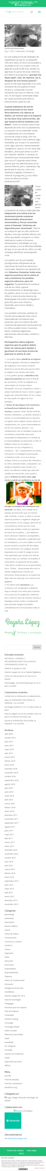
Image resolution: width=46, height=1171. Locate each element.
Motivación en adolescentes (29, 696)
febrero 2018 (10, 807)
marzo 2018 (10, 803)
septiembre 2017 (12, 823)
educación (20, 51)
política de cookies (32, 1165)
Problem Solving (11, 1019)
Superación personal (13, 1061)
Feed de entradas (12, 1079)
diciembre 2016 (11, 850)
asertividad (9, 918)
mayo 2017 (9, 834)
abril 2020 (9, 734)
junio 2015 (9, 885)
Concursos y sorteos (13, 941)
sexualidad (9, 1042)
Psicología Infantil (12, 1027)
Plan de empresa (12, 1011)
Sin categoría (10, 1046)
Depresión (9, 953)
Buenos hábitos (11, 926)
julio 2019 (9, 741)
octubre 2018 (10, 776)
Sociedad (8, 1050)
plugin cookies (40, 1168)
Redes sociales (11, 1030)
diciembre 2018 (11, 769)
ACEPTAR (23, 1169)
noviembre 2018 (11, 772)
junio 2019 (9, 745)
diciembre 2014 (11, 900)
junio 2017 (9, 830)
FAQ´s (21, 1153)
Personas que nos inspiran (15, 1007)
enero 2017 (9, 846)
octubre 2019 (10, 738)
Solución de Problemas (14, 1054)
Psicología (30, 51)
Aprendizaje (9, 914)
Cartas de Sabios (12, 934)
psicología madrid (12, 707)
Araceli (7, 720)
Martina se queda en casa (15, 668)
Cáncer (7, 930)
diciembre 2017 (11, 815)
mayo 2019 (9, 749)
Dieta (7, 957)
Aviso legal (31, 1150)
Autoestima (9, 922)
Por (16, 1138)
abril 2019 (9, 753)
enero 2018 (9, 811)
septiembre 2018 (12, 780)
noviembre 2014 (11, 904)
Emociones (9, 965)
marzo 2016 (10, 869)
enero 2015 (9, 896)
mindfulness (10, 992)
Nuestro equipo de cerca (15, 996)
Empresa (8, 976)
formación (9, 984)
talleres (8, 1065)
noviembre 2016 (11, 854)
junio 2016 (9, 861)
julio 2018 (9, 788)
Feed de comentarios (13, 1083)
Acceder (8, 1075)
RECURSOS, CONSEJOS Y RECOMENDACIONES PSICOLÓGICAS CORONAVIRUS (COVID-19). (20, 661)
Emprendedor (10, 969)
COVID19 (8, 945)
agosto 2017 (10, 827)
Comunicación (10, 937)
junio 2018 (9, 792)
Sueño (7, 1058)
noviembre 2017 (11, 819)
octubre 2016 (10, 858)
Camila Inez (9, 696)
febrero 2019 (10, 761)
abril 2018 (9, 799)
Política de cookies (15, 1150)
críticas (7, 949)
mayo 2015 (9, 888)
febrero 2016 (10, 873)
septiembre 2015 (12, 881)
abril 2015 (9, 892)
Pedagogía (9, 1003)
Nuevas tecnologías (13, 999)
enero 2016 (9, 877)
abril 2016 (9, 865)
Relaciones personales (14, 1034)
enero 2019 (9, 765)
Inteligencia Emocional (14, 988)
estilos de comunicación (15, 980)
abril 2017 (9, 838)
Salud (7, 1038)
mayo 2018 (9, 796)
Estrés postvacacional (14, 48)
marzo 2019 (10, 757)
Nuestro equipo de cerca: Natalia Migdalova (23, 672)
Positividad (9, 1015)
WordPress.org (11, 1087)
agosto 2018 (10, 784)
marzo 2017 (10, 842)
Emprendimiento (11, 972)
